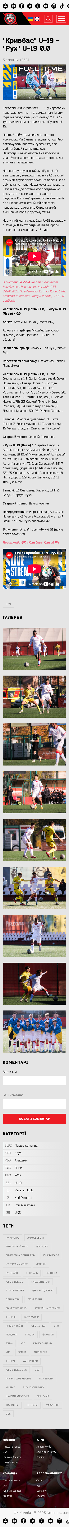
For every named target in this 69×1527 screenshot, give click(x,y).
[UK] (30, 18)
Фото (39, 1480)
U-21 (5, 1452)
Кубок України (14, 1326)
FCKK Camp (43, 1396)
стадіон (29, 1334)
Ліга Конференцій (33, 1387)
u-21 (8, 1414)
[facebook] (21, 6)
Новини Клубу (10, 1462)
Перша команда (11, 1446)
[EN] (37, 18)
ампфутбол (52, 1405)
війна (9, 1343)
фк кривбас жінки (16, 1308)
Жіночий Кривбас (12, 1457)
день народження (42, 1290)
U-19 (8, 604)
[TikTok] (61, 6)
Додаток (40, 1496)
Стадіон (40, 1457)
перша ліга (13, 1299)
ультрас (10, 1387)
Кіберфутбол (38, 1326)
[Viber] (53, 6)
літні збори (35, 1299)
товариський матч (17, 1246)
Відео (39, 1485)
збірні (22, 1352)
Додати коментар (34, 1118)
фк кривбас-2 (51, 1255)
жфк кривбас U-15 (16, 1370)
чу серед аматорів (17, 1264)
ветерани (32, 1405)
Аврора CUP (40, 1352)
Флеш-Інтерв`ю (40, 1282)
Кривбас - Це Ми (42, 1343)
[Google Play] (13, 6)
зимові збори (35, 1237)
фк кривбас (12, 1237)
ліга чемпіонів (15, 1290)
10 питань (32, 1273)
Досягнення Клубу (46, 1452)
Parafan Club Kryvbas (18, 1378)
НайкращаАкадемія (17, 1396)
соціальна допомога (47, 1308)
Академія (11, 1334)
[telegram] (29, 6)
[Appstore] (5, 6)
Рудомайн (12, 1273)
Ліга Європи (46, 1378)
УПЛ (23, 1343)
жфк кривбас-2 (14, 1282)
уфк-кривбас (30, 1361)
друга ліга (42, 1246)
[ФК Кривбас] (10, 18)
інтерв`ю (11, 1317)
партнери (51, 1273)
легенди (41, 1264)
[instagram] (37, 6)
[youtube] (45, 6)
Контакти (41, 1490)
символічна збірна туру (20, 1255)
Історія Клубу (43, 1446)
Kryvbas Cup (31, 1317)
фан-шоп (48, 1334)
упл (8, 1352)
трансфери (12, 1405)
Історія (10, 1361)
